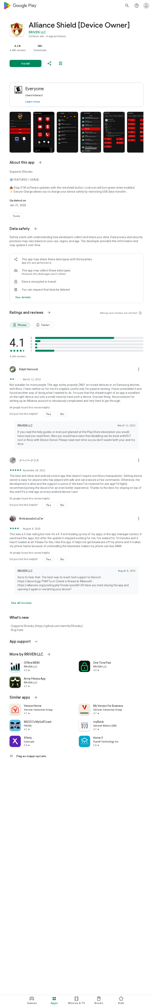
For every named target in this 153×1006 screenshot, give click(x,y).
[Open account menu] (146, 5)
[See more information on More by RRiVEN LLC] (49, 654)
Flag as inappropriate (28, 756)
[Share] (49, 63)
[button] (20, 132)
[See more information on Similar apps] (35, 697)
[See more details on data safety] (23, 297)
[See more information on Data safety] (35, 229)
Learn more (32, 101)
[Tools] (16, 216)
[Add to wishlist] (60, 63)
